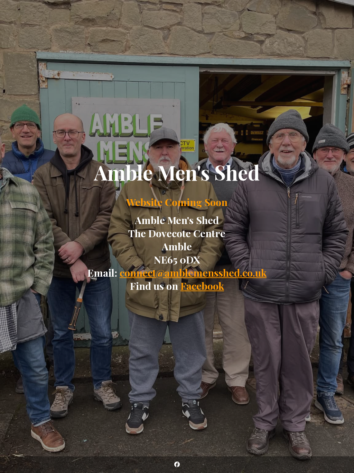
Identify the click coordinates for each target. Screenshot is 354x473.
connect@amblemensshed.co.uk (193, 272)
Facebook (202, 285)
